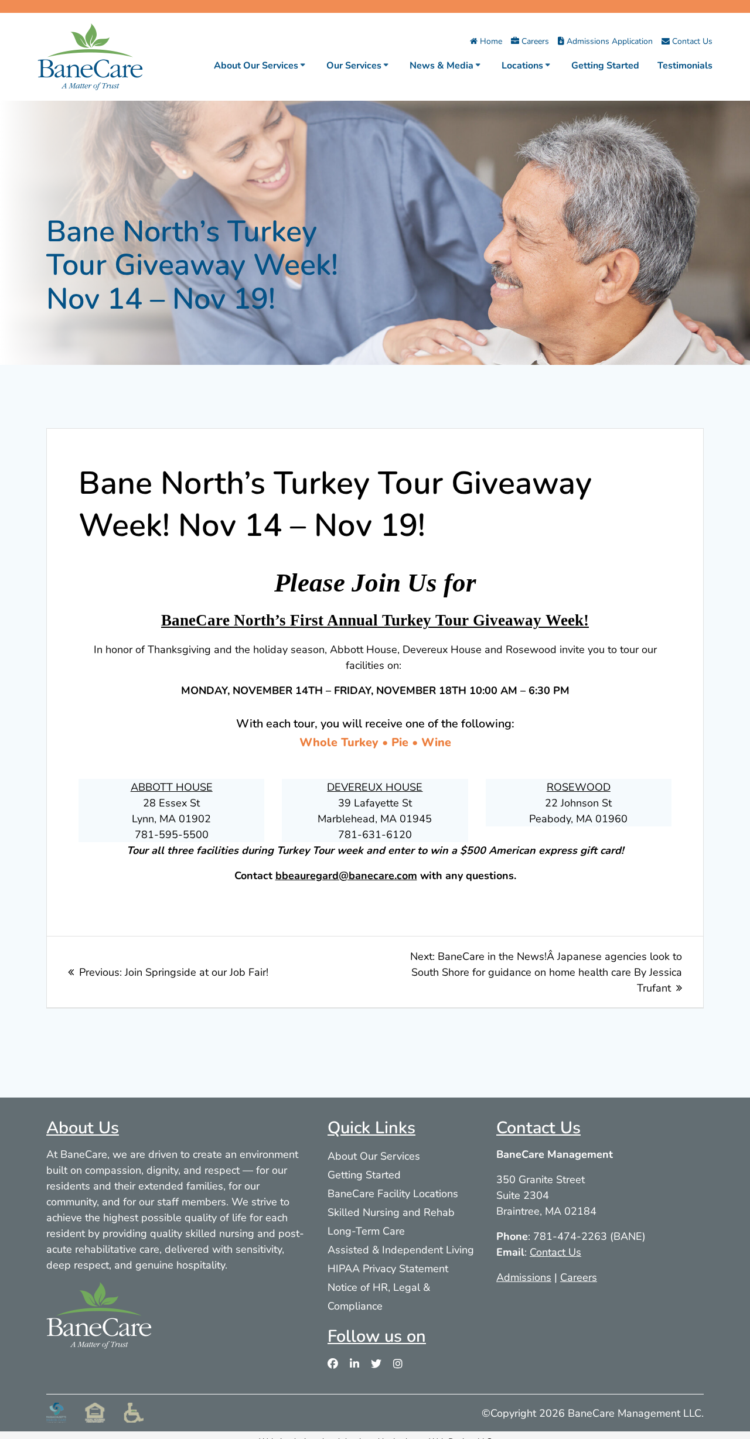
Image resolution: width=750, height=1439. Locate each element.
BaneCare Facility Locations (393, 1193)
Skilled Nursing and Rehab (391, 1212)
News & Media (441, 65)
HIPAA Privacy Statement (388, 1268)
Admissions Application (608, 40)
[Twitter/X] (376, 1363)
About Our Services (256, 65)
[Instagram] (398, 1363)
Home (490, 40)
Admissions (523, 1277)
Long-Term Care (366, 1230)
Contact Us (691, 40)
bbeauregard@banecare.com (346, 875)
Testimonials (684, 65)
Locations (522, 65)
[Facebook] (333, 1363)
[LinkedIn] (354, 1363)
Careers (534, 40)
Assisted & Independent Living (401, 1249)
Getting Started (605, 65)
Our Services (353, 65)
